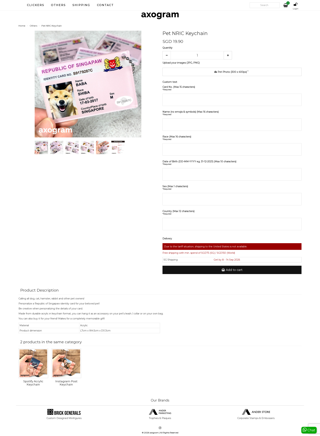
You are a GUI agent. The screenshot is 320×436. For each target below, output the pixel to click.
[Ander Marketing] (160, 411)
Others (58, 5)
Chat (311, 430)
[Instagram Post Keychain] (66, 363)
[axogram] (160, 16)
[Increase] (228, 55)
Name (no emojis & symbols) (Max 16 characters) (190, 113)
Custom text (169, 81)
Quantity (167, 47)
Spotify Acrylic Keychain (33, 383)
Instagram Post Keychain (66, 383)
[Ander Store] (256, 411)
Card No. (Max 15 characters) (178, 88)
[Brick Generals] (64, 411)
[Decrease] (166, 55)
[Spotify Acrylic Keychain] (33, 363)
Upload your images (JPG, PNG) (181, 62)
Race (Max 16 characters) (176, 137)
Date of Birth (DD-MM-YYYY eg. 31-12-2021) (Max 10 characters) (199, 162)
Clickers (35, 5)
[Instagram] (160, 428)
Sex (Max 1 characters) (175, 187)
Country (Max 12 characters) (178, 212)
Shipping (81, 5)
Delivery (167, 238)
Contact (105, 5)
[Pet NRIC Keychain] (42, 148)
